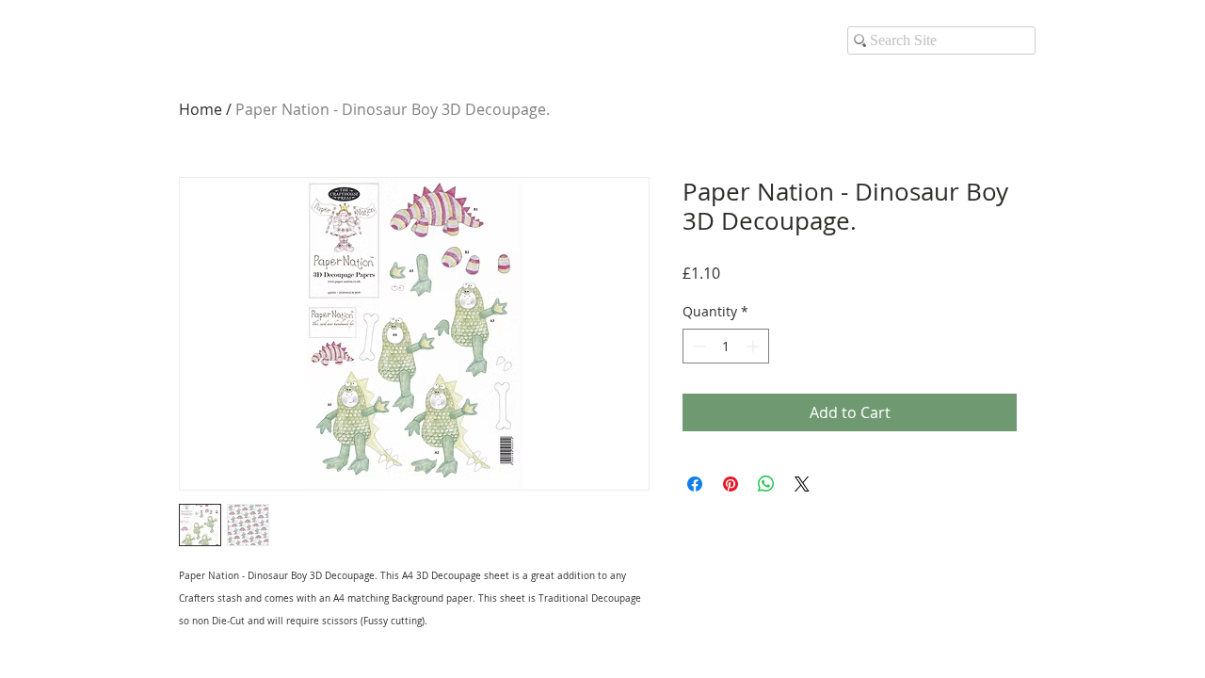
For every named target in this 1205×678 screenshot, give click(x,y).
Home (200, 109)
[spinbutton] (726, 346)
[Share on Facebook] (694, 484)
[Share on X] (802, 484)
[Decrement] (697, 346)
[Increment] (754, 346)
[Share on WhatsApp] (766, 484)
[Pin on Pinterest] (730, 484)
